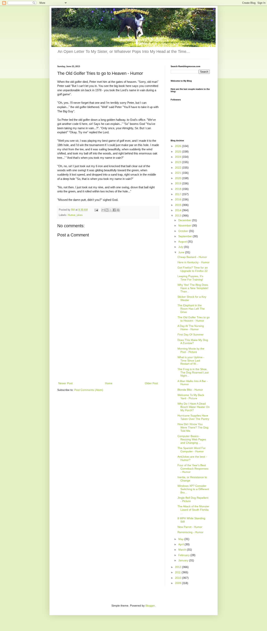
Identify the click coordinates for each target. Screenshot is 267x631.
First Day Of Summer (190, 334)
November (185, 225)
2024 (178, 156)
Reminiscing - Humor (190, 532)
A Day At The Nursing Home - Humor (190, 327)
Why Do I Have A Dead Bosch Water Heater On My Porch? (193, 407)
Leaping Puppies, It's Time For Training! (190, 278)
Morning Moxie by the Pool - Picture (190, 350)
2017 (178, 194)
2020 (178, 178)
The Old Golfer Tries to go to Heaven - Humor (193, 319)
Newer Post (65, 383)
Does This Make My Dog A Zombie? (192, 341)
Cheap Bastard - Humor (192, 257)
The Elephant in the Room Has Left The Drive (191, 309)
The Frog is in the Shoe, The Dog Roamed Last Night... (193, 372)
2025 (178, 151)
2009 (178, 583)
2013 (178, 215)
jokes (80, 215)
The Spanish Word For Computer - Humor (191, 449)
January (183, 560)
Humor (71, 215)
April (181, 544)
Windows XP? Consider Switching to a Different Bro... (193, 489)
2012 (178, 567)
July (181, 246)
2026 (178, 146)
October (183, 231)
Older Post (151, 383)
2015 (178, 204)
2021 (178, 172)
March (182, 549)
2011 (178, 572)
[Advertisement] (108, 351)
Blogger (150, 605)
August (183, 241)
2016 (178, 199)
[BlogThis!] (107, 210)
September (185, 236)
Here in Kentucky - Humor (193, 262)
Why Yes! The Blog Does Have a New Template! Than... (192, 288)
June (181, 252)
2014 (178, 210)
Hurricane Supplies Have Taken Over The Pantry (193, 417)
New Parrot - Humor (189, 526)
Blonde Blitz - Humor (190, 389)
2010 (178, 577)
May (181, 539)
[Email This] (103, 210)
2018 (178, 188)
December (185, 220)
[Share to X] (111, 210)
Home (108, 383)
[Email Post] (96, 209)
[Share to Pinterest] (118, 210)
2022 (178, 167)
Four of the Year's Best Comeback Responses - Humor (192, 468)
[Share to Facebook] (114, 210)
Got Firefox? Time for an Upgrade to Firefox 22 (192, 269)
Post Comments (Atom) (88, 389)
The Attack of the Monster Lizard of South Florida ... (193, 510)
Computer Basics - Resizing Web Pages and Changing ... (191, 439)
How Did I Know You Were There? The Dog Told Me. (192, 427)
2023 (178, 162)
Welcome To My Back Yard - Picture (190, 396)
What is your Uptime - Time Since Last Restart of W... (190, 360)
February (184, 555)
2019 (178, 183)
